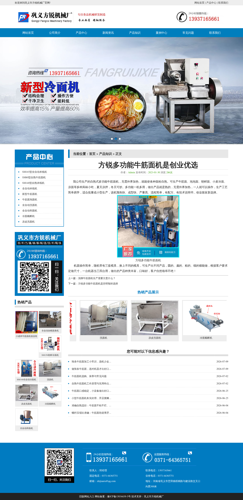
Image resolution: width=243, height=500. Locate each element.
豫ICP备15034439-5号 (119, 496)
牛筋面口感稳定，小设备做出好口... (91, 390)
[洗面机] (89, 334)
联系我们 (223, 2)
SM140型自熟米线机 (33, 183)
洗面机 (89, 337)
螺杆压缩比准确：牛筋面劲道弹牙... (91, 412)
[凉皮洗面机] (140, 334)
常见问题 (188, 32)
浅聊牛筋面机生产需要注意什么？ (96, 278)
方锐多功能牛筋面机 (148, 260)
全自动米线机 (29, 188)
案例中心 (161, 32)
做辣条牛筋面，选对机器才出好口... (91, 368)
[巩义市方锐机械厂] (63, 25)
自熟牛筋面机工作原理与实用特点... (91, 383)
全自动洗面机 (29, 205)
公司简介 (54, 32)
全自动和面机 (29, 210)
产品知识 (135, 32)
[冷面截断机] (192, 334)
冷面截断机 (28, 216)
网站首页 (199, 2)
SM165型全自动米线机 (34, 171)
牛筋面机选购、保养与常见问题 (89, 376)
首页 (92, 153)
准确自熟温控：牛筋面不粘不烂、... (91, 405)
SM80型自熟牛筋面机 (34, 177)
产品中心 (211, 2)
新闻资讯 (108, 32)
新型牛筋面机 (29, 194)
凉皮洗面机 (28, 221)
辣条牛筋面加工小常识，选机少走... (91, 361)
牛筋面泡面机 (29, 199)
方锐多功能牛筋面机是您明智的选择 (98, 283)
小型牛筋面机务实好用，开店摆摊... (91, 398)
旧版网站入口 (86, 496)
